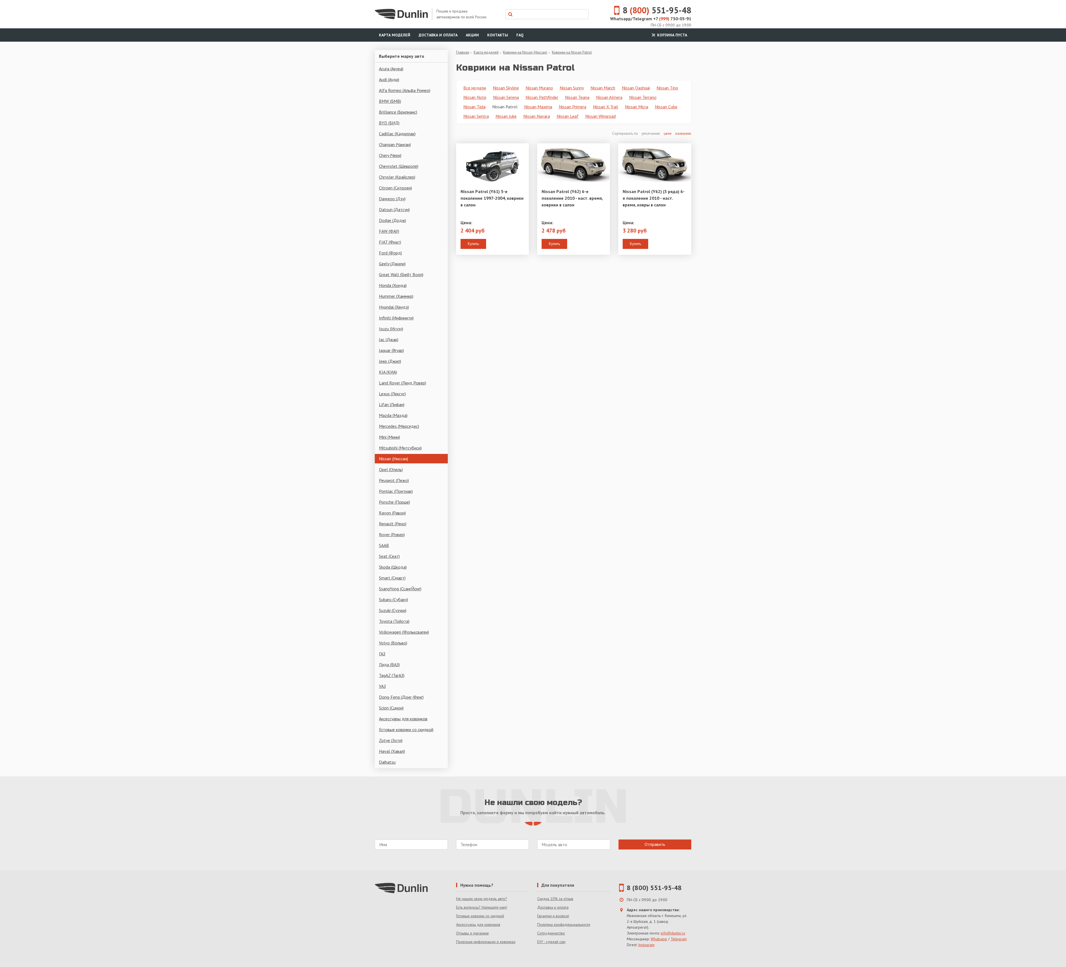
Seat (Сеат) (389, 556)
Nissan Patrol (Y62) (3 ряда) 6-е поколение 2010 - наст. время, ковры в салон (654, 198)
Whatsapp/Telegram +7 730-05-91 (650, 18)
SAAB (384, 545)
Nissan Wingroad (600, 116)
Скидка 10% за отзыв (555, 898)
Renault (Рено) (392, 523)
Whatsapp (659, 938)
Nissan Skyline (506, 88)
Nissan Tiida (474, 106)
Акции (472, 35)
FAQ (520, 35)
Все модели (474, 88)
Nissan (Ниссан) (393, 458)
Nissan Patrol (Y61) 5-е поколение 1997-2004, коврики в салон (492, 198)
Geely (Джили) (392, 263)
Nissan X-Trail (605, 106)
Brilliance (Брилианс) (398, 112)
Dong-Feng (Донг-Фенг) (401, 697)
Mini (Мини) (389, 437)
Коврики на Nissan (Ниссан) (525, 52)
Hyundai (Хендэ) (394, 307)
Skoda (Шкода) (393, 567)
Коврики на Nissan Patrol (572, 52)
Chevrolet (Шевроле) (398, 166)
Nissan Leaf (568, 116)
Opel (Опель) (391, 469)
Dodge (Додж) (392, 220)
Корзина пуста (671, 35)
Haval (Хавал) (392, 751)
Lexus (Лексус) (392, 393)
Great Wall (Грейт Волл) (401, 274)
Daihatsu (387, 762)
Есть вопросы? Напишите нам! (481, 907)
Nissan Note (474, 97)
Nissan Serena (506, 97)
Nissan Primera (572, 106)
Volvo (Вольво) (393, 643)
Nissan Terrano (643, 97)
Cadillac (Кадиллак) (397, 133)
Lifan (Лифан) (391, 404)
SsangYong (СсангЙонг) (400, 588)
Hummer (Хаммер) (396, 296)
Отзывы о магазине (472, 933)
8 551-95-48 (657, 10)
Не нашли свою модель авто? (481, 898)
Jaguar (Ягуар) (391, 350)
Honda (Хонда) (393, 285)
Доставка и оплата (438, 35)
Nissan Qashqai (636, 88)
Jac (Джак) (388, 339)
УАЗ (382, 686)
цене (668, 133)
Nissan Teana (577, 97)
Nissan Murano (539, 88)
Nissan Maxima (538, 106)
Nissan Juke (506, 116)
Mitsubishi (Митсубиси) (400, 448)
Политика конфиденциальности (563, 924)
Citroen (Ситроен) (395, 188)
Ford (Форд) (390, 253)
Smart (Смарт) (392, 578)
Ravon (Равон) (392, 513)
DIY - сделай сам (551, 941)
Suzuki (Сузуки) (392, 610)
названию (683, 133)
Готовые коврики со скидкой (406, 729)
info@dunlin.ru (673, 933)
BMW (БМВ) (390, 101)
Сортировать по (625, 133)
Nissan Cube (666, 106)
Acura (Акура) (391, 68)
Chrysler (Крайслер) (397, 177)
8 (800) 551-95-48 (654, 887)
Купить (473, 243)
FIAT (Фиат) (390, 242)
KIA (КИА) (388, 372)
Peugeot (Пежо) (394, 480)
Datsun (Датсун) (394, 209)
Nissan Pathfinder (542, 97)
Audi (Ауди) (389, 79)
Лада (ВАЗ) (389, 664)
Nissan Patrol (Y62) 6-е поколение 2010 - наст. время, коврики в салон (572, 198)
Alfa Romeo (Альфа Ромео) (404, 90)
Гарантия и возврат (553, 915)
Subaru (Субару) (393, 599)
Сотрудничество (551, 933)
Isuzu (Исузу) (391, 328)
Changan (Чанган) (395, 144)
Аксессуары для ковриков (403, 718)
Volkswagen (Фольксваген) (404, 632)
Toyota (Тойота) (394, 621)
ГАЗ (382, 653)
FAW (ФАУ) (389, 231)
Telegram (679, 938)
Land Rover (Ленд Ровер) (402, 383)
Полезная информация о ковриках (486, 941)
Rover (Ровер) (392, 534)
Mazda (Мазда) (393, 415)
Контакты (497, 35)
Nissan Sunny (572, 88)
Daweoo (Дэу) (392, 198)
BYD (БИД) (389, 123)
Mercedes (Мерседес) (399, 426)
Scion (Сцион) (391, 708)
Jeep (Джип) (390, 361)
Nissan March (602, 88)
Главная (462, 52)
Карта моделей (394, 35)
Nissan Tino (667, 88)
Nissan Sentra (476, 116)
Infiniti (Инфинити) (396, 318)
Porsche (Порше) (394, 502)
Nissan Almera (609, 97)
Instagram (646, 944)
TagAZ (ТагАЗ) (391, 675)
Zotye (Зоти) (391, 740)
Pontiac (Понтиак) (396, 491)
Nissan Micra (636, 106)
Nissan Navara (536, 116)
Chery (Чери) (390, 155)
